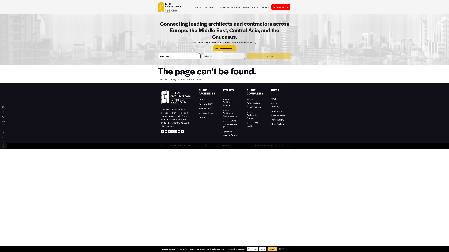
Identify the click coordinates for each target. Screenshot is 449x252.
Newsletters (276, 111)
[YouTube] (3, 121)
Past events (204, 108)
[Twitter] (182, 131)
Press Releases (278, 115)
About (246, 7)
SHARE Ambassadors (253, 101)
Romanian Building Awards (230, 133)
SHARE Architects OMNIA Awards (230, 113)
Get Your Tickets (207, 113)
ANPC (288, 146)
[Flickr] (175, 131)
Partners (235, 7)
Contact (203, 117)
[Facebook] (166, 131)
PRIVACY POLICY (278, 146)
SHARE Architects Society (252, 115)
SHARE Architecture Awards (229, 102)
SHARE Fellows (254, 107)
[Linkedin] (162, 131)
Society (255, 7)
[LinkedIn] (3, 107)
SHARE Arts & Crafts (253, 124)
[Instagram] (169, 131)
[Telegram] (179, 131)
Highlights (209, 7)
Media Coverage (275, 105)
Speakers (224, 7)
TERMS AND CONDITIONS (261, 146)
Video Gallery (277, 124)
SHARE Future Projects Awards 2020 (231, 124)
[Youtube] (172, 131)
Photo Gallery (277, 119)
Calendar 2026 (206, 104)
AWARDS (265, 7)
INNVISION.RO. (227, 146)
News (273, 98)
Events (195, 7)
